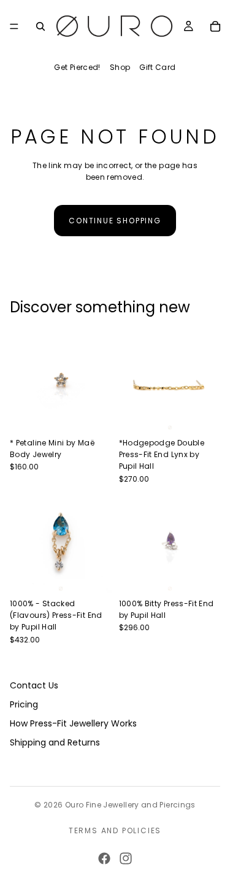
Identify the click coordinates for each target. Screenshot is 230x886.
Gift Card (157, 67)
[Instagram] (125, 858)
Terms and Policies (115, 830)
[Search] (40, 26)
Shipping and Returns (55, 742)
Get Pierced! (77, 67)
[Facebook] (104, 858)
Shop (120, 67)
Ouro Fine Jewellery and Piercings (130, 804)
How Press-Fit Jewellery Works (73, 723)
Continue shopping (115, 220)
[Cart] (215, 26)
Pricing (24, 704)
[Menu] (14, 26)
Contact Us (34, 685)
